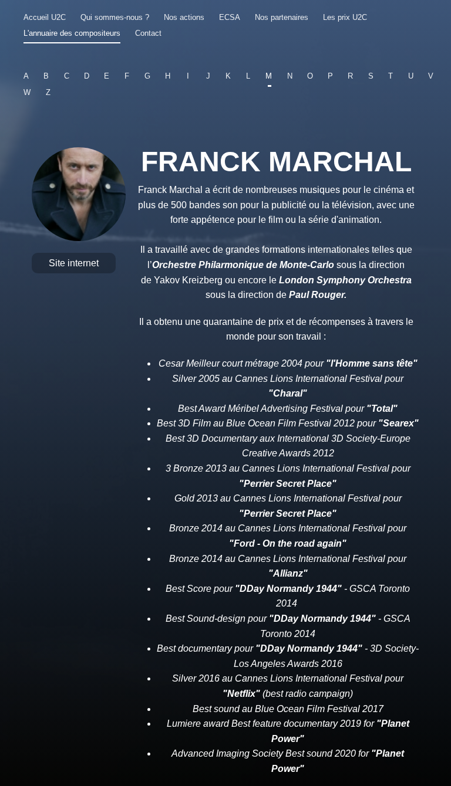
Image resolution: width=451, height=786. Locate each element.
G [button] (147, 76)
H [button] (167, 76)
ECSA (229, 17)
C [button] (66, 76)
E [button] (106, 76)
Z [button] (48, 92)
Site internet (74, 263)
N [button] (289, 76)
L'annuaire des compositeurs (71, 33)
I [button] (188, 76)
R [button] (350, 76)
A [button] (26, 76)
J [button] (208, 76)
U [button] (410, 76)
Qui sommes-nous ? (114, 17)
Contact (148, 33)
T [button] (390, 76)
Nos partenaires (281, 17)
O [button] (310, 76)
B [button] (46, 76)
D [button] (86, 76)
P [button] (330, 76)
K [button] (228, 76)
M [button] (268, 76)
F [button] (126, 76)
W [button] (27, 92)
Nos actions (184, 17)
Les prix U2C (345, 17)
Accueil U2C (44, 17)
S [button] (370, 76)
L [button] (248, 76)
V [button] (430, 76)
